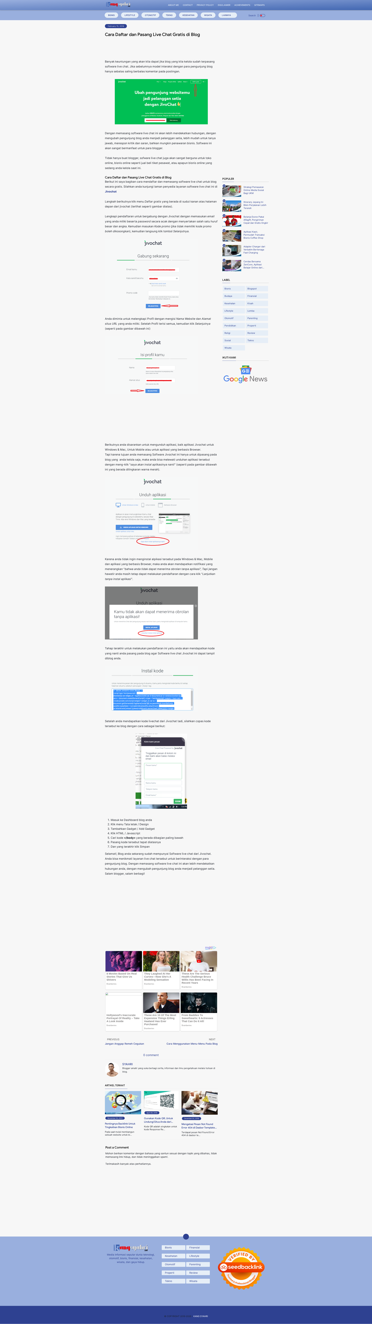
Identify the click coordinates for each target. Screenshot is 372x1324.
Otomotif (150, 15)
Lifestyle (130, 15)
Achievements (242, 5)
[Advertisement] (161, 49)
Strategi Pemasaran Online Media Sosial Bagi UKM (254, 190)
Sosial (228, 340)
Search (252, 15)
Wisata (208, 15)
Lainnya (226, 15)
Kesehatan (188, 15)
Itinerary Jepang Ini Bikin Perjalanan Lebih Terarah (255, 205)
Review (251, 333)
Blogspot (252, 288)
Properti (251, 325)
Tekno (169, 15)
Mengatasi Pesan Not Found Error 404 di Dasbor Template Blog (198, 1126)
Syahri (127, 1064)
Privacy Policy (205, 5)
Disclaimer (224, 5)
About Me (173, 5)
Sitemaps (259, 5)
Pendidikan (230, 325)
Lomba (250, 310)
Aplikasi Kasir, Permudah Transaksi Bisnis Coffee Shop (254, 234)
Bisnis (111, 15)
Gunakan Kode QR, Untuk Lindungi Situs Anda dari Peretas (158, 1120)
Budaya (228, 296)
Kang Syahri (200, 1316)
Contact (188, 5)
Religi (227, 333)
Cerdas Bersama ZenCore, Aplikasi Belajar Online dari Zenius (253, 264)
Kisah (250, 303)
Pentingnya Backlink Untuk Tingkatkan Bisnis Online (120, 1125)
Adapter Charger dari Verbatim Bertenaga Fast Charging (254, 249)
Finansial (252, 296)
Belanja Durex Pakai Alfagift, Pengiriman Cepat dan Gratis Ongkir (256, 219)
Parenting (252, 318)
